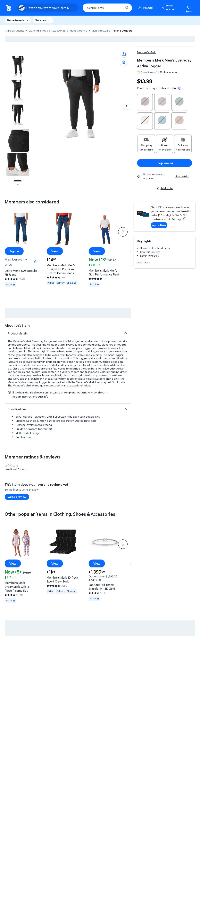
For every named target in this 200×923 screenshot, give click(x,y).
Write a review (168, 72)
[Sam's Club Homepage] (8, 8)
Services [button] (40, 20)
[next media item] (126, 106)
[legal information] (179, 88)
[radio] (145, 102)
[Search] (127, 8)
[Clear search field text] (118, 8)
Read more (143, 262)
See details (182, 176)
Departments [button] (15, 20)
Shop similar (164, 163)
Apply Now (159, 225)
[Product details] (125, 333)
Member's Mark (146, 52)
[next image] (18, 184)
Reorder (148, 8)
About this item (17, 325)
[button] (170, 8)
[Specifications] (125, 409)
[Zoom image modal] (123, 62)
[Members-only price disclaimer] (35, 261)
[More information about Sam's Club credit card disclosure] (184, 218)
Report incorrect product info (30, 396)
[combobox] (107, 8)
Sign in (14, 251)
